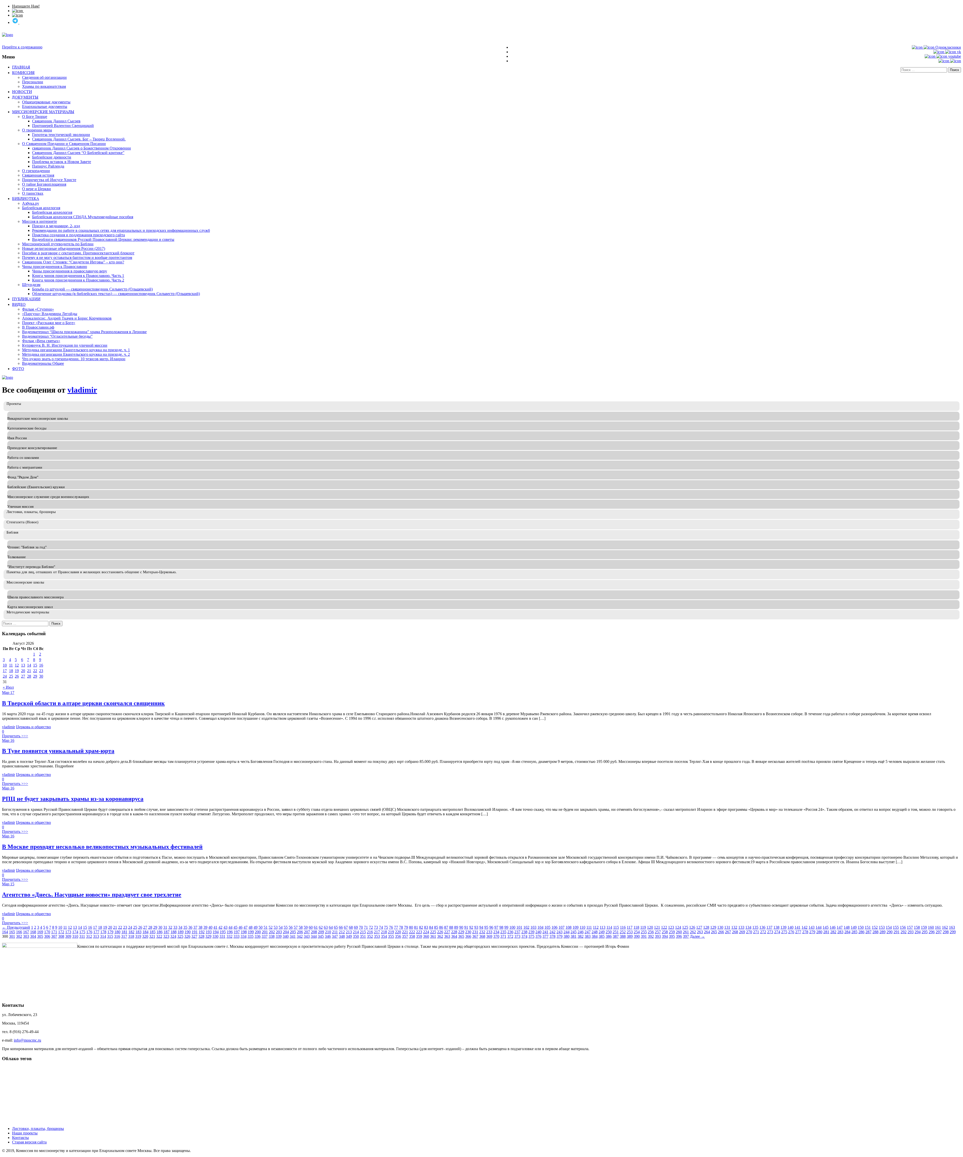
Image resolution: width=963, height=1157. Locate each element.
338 (272, 936)
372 (510, 936)
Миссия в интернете (39, 221)
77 (396, 927)
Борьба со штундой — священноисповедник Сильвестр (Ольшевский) (92, 289)
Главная (21, 67)
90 (461, 927)
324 (173, 936)
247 (588, 932)
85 (436, 927)
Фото (18, 368)
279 (812, 932)
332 (229, 936)
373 (517, 936)
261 (686, 932)
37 (195, 927)
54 (281, 927)
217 (377, 932)
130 (720, 927)
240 (538, 932)
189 (181, 932)
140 (790, 927)
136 (762, 927)
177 (96, 932)
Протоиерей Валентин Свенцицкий (63, 125)
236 (510, 932)
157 (910, 927)
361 (433, 936)
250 (609, 932)
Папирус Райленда (48, 166)
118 (636, 927)
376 (538, 936)
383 (588, 936)
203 (279, 932)
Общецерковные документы (46, 102)
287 (868, 932)
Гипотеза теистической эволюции (61, 134)
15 (35, 665)
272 (763, 932)
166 (19, 932)
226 (440, 932)
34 (180, 927)
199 (251, 932)
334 (243, 936)
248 (595, 932)
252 (623, 932)
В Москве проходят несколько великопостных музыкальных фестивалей (102, 846)
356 (398, 936)
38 (200, 927)
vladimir (82, 389)
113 (602, 927)
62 (321, 927)
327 (194, 936)
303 (26, 936)
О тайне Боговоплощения (44, 184)
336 (258, 936)
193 (209, 932)
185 (152, 932)
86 (441, 927)
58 (301, 927)
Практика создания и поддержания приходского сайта (78, 235)
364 (454, 936)
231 (475, 932)
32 (170, 927)
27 (23, 676)
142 (804, 927)
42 (220, 927)
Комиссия (23, 72)
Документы (25, 97)
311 (82, 936)
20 (23, 671)
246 (581, 932)
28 (29, 676)
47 (246, 927)
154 (889, 927)
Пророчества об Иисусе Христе (49, 180)
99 (506, 927)
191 (195, 932)
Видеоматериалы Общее (43, 363)
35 (185, 927)
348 (342, 936)
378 (552, 936)
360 (426, 936)
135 (755, 927)
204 (286, 932)
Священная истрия (38, 175)
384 (595, 936)
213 (349, 932)
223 (419, 932)
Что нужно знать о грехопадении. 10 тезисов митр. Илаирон (73, 359)
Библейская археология (52, 212)
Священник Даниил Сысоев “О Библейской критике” (78, 153)
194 (216, 932)
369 (489, 936)
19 (17, 671)
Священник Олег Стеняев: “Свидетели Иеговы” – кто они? (73, 262)
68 (351, 927)
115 (616, 927)
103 (533, 927)
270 (749, 932)
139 (783, 927)
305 (40, 936)
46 (240, 927)
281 (826, 932)
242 (552, 932)
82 (421, 927)
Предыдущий (16, 927)
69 (356, 927)
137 (769, 927)
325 (180, 936)
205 (293, 932)
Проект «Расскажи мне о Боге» (48, 323)
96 (491, 927)
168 (33, 932)
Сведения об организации (44, 77)
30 (41, 676)
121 (657, 927)
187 (167, 932)
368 (482, 936)
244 (567, 932)
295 (925, 932)
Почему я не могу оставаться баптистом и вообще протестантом (77, 257)
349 (349, 936)
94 (481, 927)
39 (205, 927)
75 (386, 927)
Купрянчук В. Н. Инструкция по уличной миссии (64, 345)
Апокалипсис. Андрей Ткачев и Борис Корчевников (67, 318)
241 (545, 932)
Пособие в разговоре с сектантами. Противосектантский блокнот (78, 253)
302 (19, 936)
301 (12, 936)
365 (461, 936)
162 (945, 927)
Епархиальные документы (44, 106)
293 (911, 932)
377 (545, 936)
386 (609, 936)
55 (286, 927)
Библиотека (25, 198)
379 (559, 936)
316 (117, 936)
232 (482, 932)
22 (35, 671)
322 (159, 936)
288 (875, 932)
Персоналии (32, 82)
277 (798, 932)
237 (517, 932)
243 (559, 932)
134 (748, 927)
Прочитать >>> (15, 736)
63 (326, 927)
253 (630, 932)
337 (265, 936)
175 (82, 932)
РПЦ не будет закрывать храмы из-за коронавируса (72, 799)
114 (609, 927)
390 (637, 936)
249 (602, 932)
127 (699, 927)
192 (202, 932)
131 (727, 927)
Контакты (20, 1137)
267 (728, 932)
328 (201, 936)
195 (223, 932)
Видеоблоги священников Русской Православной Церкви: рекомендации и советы (103, 239)
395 (672, 936)
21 (29, 671)
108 (569, 927)
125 (685, 927)
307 (54, 936)
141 (797, 927)
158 (917, 927)
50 (261, 927)
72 (371, 927)
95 (486, 927)
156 (903, 927)
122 (664, 927)
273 (770, 932)
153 (882, 927)
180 (117, 932)
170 (47, 932)
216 (370, 932)
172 (61, 932)
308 (61, 936)
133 (741, 927)
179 (110, 932)
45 (235, 927)
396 (679, 936)
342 (300, 936)
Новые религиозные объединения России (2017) (63, 248)
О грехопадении (36, 171)
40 (210, 927)
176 (89, 932)
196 (230, 932)
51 (266, 927)
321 (152, 936)
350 (356, 936)
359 (419, 936)
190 (188, 932)
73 (376, 927)
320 (145, 936)
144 (819, 927)
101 (519, 927)
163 (952, 927)
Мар (6, 692)
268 (735, 932)
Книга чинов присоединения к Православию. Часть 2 (78, 280)
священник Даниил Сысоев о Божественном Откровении (81, 148)
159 (924, 927)
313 (96, 936)
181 (124, 932)
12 (17, 665)
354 (384, 936)
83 (426, 927)
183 (138, 932)
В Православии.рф (38, 327)
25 (11, 676)
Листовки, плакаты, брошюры (38, 1128)
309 (68, 936)
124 (678, 927)
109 (576, 927)
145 (826, 927)
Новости (22, 91)
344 (314, 936)
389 (630, 936)
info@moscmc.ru (27, 1040)
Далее (697, 936)
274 (777, 932)
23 (41, 671)
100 (512, 927)
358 (412, 936)
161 (938, 927)
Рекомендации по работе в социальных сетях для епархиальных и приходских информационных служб (121, 230)
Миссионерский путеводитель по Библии (58, 244)
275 (784, 932)
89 (456, 927)
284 (847, 932)
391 (644, 936)
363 (447, 936)
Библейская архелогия (41, 208)
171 (54, 932)
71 (366, 927)
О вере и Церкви (36, 189)
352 (370, 936)
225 (433, 932)
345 (321, 936)
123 (671, 927)
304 (33, 936)
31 (165, 927)
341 (293, 936)
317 (124, 936)
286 (861, 932)
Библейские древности (51, 157)
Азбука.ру (30, 203)
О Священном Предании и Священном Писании (64, 143)
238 (524, 932)
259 (672, 932)
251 (616, 932)
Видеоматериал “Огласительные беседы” (57, 336)
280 (819, 932)
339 (279, 936)
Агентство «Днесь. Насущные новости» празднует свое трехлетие (91, 894)
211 (335, 932)
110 (582, 927)
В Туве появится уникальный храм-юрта (58, 751)
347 (335, 936)
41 (215, 927)
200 (258, 932)
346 (328, 936)
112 (596, 927)
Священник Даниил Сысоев (56, 121)
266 (721, 932)
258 (665, 932)
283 (840, 932)
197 (237, 932)
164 (5, 932)
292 (904, 932)
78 (401, 927)
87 (446, 927)
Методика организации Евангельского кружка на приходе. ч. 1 (76, 350)
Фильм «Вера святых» (41, 341)
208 (314, 932)
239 (531, 932)
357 (405, 936)
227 (447, 932)
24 (5, 676)
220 (398, 932)
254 (637, 932)
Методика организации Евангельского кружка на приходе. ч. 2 (76, 354)
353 (377, 936)
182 (131, 932)
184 (145, 932)
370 (496, 936)
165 (12, 932)
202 (272, 932)
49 (256, 927)
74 (381, 927)
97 (496, 927)
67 (346, 927)
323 (166, 936)
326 (187, 936)
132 (734, 927)
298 (946, 932)
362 (440, 936)
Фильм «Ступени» (38, 309)
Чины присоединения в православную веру (69, 271)
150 (861, 927)
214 (356, 932)
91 (466, 927)
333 (236, 936)
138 (776, 927)
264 (707, 932)
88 (451, 927)
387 (616, 936)
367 (475, 936)
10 (5, 665)
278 (805, 932)
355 (391, 936)
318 (131, 936)
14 (29, 665)
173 (68, 932)
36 (190, 927)
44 (230, 927)
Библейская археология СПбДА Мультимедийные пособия (82, 217)
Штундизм (31, 284)
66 (341, 927)
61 (316, 927)
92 (471, 927)
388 (623, 936)
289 (882, 932)
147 (840, 927)
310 (75, 936)
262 (693, 932)
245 (574, 932)
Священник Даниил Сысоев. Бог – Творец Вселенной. (79, 139)
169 (40, 932)
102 (526, 927)
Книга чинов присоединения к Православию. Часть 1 (78, 275)
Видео (19, 304)
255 (644, 932)
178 (103, 932)
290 (890, 932)
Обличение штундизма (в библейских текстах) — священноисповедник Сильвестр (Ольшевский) (116, 294)
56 (291, 927)
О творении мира (37, 130)
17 (5, 671)
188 (174, 932)
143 (812, 927)
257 (658, 932)
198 (244, 932)
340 (286, 936)
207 (307, 932)
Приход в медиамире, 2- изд (56, 226)
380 (567, 936)
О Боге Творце (34, 116)
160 (931, 927)
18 (11, 671)
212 (342, 932)
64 (331, 927)
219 (391, 932)
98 (501, 927)
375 (531, 936)
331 (222, 936)
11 (11, 665)
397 (686, 936)
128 (706, 927)
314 (103, 936)
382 (581, 936)
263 (700, 932)
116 (623, 927)
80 (411, 927)
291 (897, 932)
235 (503, 932)
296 (932, 932)
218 (384, 932)
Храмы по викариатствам (44, 86)
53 (276, 927)
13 (23, 665)
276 (791, 932)
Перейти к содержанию (22, 47)
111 (589, 927)
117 (629, 927)
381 (574, 936)
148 (847, 927)
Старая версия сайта (29, 1142)
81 (416, 927)
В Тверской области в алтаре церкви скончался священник (83, 703)
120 (650, 927)
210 (328, 932)
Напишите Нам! (26, 6)
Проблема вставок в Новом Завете (61, 162)
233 (489, 932)
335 (251, 936)
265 (714, 932)
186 (159, 932)
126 (692, 927)
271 (756, 932)
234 (496, 932)
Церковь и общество (33, 727)
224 (426, 932)
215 (363, 932)
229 (461, 932)
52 (271, 927)
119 (643, 927)
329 (208, 936)
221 (405, 932)
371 (503, 936)
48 (251, 927)
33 (175, 927)
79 (406, 927)
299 (953, 932)
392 (651, 936)
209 (321, 932)
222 (412, 932)
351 (363, 936)
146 (833, 927)
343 (307, 936)
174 (75, 932)
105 (547, 927)
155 (896, 927)
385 (602, 936)
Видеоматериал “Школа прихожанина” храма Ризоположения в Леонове (84, 332)
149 (854, 927)
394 (665, 936)
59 (306, 927)
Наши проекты (25, 1133)
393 (658, 936)
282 (833, 932)
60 (311, 927)
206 (300, 932)
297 (939, 932)
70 (361, 927)
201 (265, 932)
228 (454, 932)
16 (41, 665)
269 (742, 932)
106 (554, 927)
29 (35, 676)
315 (110, 936)
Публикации (26, 299)
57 (296, 927)
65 (336, 927)
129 (713, 927)
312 (89, 936)
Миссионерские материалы (43, 111)
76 (391, 927)
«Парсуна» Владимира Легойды (49, 314)
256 (651, 932)
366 (468, 936)
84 (431, 927)
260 (679, 932)
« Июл (8, 687)
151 (868, 927)
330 (215, 936)
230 (468, 932)
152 (875, 927)
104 (540, 927)
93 (476, 927)
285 (854, 932)
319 (138, 936)
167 (26, 932)
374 (524, 936)
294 (918, 932)
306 (47, 936)
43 (225, 927)
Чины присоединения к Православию (54, 266)
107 (561, 927)
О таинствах (32, 193)
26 (17, 676)
